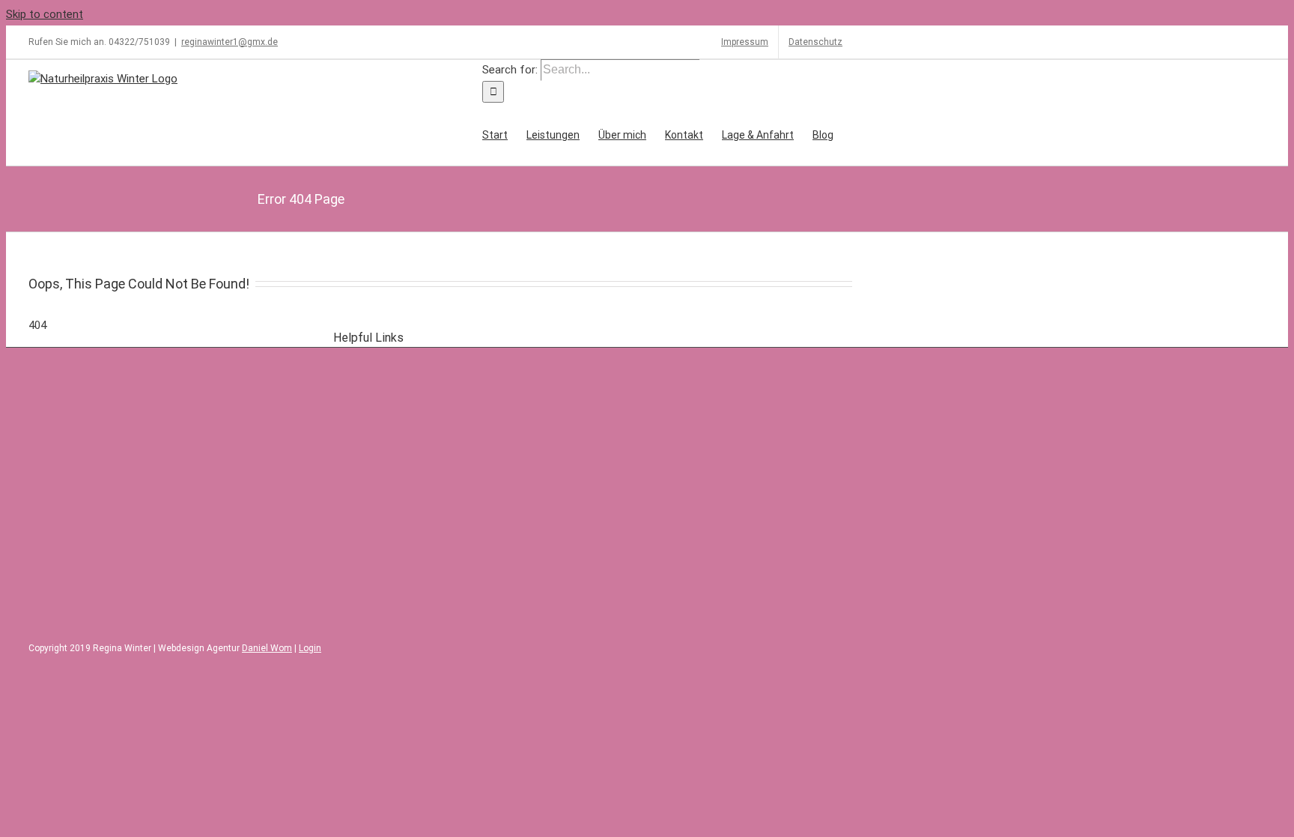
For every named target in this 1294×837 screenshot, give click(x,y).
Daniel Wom (267, 648)
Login (310, 648)
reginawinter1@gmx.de (229, 42)
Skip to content (44, 14)
